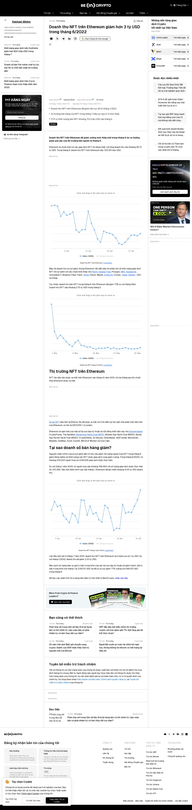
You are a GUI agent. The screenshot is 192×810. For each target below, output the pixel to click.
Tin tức (127, 749)
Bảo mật (139, 801)
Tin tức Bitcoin (152, 756)
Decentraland (135, 431)
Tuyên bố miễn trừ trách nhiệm (159, 801)
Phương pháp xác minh (176, 750)
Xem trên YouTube (158, 234)
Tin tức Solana (152, 784)
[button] (20, 756)
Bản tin (127, 766)
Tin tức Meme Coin (154, 789)
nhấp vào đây (121, 578)
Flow (108, 271)
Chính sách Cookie (30, 793)
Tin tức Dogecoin (153, 780)
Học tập (127, 753)
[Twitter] (57, 38)
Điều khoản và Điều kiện (88, 679)
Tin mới (52, 21)
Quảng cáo (107, 749)
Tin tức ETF (151, 793)
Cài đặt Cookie (181, 801)
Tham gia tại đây (10, 138)
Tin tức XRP (151, 752)
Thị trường (60, 21)
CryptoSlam (107, 263)
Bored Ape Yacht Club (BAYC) (90, 434)
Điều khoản (128, 801)
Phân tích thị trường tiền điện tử (155, 762)
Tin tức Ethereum (153, 768)
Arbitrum (108, 275)
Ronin (95, 271)
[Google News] (186, 734)
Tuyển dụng (108, 762)
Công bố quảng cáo (176, 756)
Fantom (131, 275)
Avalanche (131, 271)
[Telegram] (63, 38)
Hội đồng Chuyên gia (133, 762)
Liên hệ (106, 753)
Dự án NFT (54, 422)
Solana (102, 271)
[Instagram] (75, 38)
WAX (123, 271)
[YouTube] (51, 38)
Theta (124, 275)
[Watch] (170, 212)
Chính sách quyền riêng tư (113, 679)
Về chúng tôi (108, 758)
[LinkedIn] (69, 38)
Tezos (86, 275)
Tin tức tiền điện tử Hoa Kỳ (154, 774)
